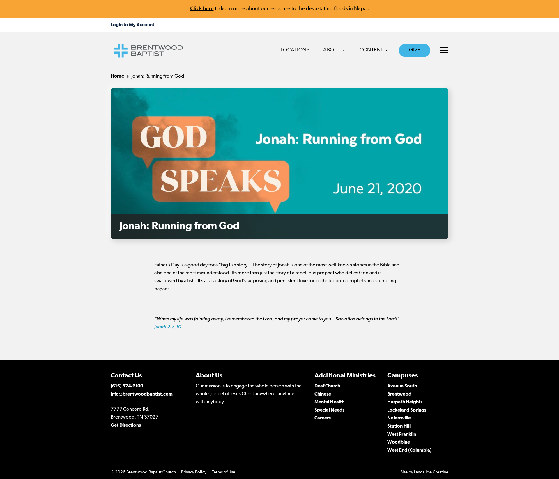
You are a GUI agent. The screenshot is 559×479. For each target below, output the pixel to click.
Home (117, 76)
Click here (202, 8)
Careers (322, 418)
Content (371, 50)
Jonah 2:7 (164, 327)
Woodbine (398, 442)
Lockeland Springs (406, 410)
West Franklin (401, 434)
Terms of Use (223, 472)
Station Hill (399, 426)
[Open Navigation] (444, 50)
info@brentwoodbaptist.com (142, 394)
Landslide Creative (431, 472)
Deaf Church (327, 386)
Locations (295, 50)
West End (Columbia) (409, 450)
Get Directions (126, 425)
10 (178, 327)
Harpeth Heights (404, 402)
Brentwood (399, 394)
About (332, 50)
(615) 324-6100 (127, 386)
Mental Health (329, 402)
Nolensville (399, 418)
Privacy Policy (193, 472)
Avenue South (402, 386)
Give (414, 50)
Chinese (322, 394)
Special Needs (329, 410)
